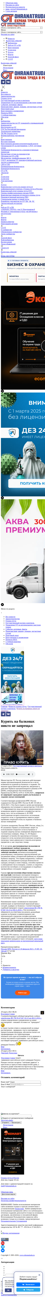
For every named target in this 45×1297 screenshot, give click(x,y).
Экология (4, 173)
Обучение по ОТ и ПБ (9, 156)
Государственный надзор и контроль (15, 100)
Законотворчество (8, 96)
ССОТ (10, 59)
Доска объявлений (8, 244)
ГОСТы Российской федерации (13, 129)
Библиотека (12, 43)
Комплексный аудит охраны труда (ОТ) (16, 191)
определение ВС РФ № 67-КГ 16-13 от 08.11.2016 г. (21, 909)
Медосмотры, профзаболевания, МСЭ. (16, 158)
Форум (10, 55)
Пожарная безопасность (10, 169)
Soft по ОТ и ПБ (14, 45)
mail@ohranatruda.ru (8, 1186)
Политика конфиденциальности (13, 1201)
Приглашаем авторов (9, 224)
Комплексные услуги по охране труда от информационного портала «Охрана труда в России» (22, 188)
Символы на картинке (10, 1114)
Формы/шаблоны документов (12, 136)
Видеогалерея (6, 242)
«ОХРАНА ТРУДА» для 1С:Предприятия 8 (18, 209)
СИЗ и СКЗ (5, 164)
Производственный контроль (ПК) (14, 197)
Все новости (6, 94)
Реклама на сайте (12, 5)
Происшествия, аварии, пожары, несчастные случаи (21, 107)
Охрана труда (6, 98)
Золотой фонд (13, 57)
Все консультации (8, 142)
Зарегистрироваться (9, 1295)
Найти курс (22, 993)
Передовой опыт (7, 109)
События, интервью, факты (11, 105)
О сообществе (6, 230)
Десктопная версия (8, 1194)
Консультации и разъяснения (12, 111)
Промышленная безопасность (12, 166)
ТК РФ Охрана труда (9, 133)
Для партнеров (7, 181)
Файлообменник (7, 240)
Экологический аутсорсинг (11, 203)
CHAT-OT (5, 248)
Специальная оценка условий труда (15, 199)
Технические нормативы (10, 131)
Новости (11, 39)
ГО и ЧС (4, 171)
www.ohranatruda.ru (27, 1255)
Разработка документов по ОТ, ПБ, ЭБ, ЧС (17, 201)
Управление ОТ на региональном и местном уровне (21, 103)
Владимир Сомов (8, 1014)
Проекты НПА (7, 113)
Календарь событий (14, 41)
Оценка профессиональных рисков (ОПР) (17, 193)
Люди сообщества (8, 234)
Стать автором (11, 11)
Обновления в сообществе (11, 232)
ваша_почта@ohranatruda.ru (16, 9)
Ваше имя (5, 1082)
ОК (8, 1290)
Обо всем (4, 117)
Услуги (10, 52)
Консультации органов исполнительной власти (19, 144)
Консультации (13, 48)
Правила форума (7, 222)
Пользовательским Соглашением (14, 1221)
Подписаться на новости (15, 7)
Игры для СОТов (7, 256)
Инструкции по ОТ (8, 127)
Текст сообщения (8, 1087)
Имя (2, 1047)
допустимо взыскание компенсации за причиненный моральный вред (22, 941)
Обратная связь (12, 3)
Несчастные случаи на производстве (15, 154)
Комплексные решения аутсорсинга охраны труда (20, 195)
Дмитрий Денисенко (9, 1053)
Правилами (19, 1209)
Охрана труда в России (10, 1178)
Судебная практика (8, 115)
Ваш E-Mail (5, 1084)
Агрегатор (12, 50)
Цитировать (5, 1049)
